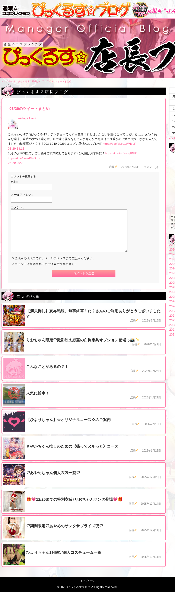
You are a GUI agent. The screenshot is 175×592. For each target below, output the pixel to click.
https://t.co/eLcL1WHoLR (119, 143)
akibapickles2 (27, 118)
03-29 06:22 (16, 162)
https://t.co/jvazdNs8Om (24, 158)
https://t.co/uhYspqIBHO (121, 153)
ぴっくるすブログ (79, 587)
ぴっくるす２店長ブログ (31, 81)
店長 (112, 167)
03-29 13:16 (16, 148)
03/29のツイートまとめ (59, 81)
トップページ (8, 81)
